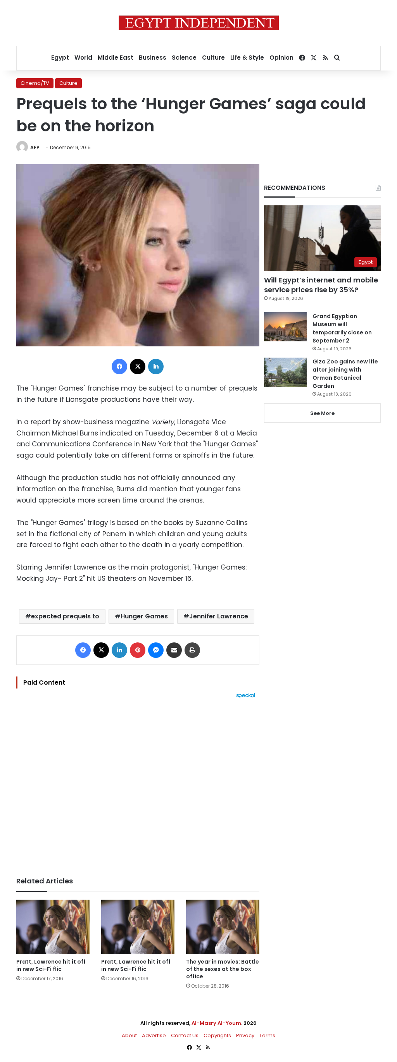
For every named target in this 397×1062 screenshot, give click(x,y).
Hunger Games (144, 616)
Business (152, 57)
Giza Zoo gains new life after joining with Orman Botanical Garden (345, 374)
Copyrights (217, 1035)
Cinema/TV (35, 83)
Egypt (60, 57)
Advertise (154, 1035)
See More (322, 413)
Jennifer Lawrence (218, 616)
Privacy (245, 1035)
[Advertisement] (137, 784)
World (83, 57)
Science (184, 57)
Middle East (115, 57)
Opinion (281, 57)
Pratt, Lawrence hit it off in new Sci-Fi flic (51, 965)
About (129, 1035)
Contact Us (184, 1035)
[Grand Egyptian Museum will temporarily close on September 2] (285, 326)
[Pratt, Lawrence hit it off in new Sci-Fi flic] (53, 927)
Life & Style (247, 57)
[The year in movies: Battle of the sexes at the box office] (222, 927)
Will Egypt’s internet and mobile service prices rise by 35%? (321, 284)
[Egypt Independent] (199, 22)
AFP (35, 147)
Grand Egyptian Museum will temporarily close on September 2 (342, 328)
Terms (267, 1035)
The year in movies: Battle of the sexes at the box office (222, 969)
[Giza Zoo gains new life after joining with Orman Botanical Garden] (285, 372)
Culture (213, 57)
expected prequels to (65, 616)
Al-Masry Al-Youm (216, 1023)
